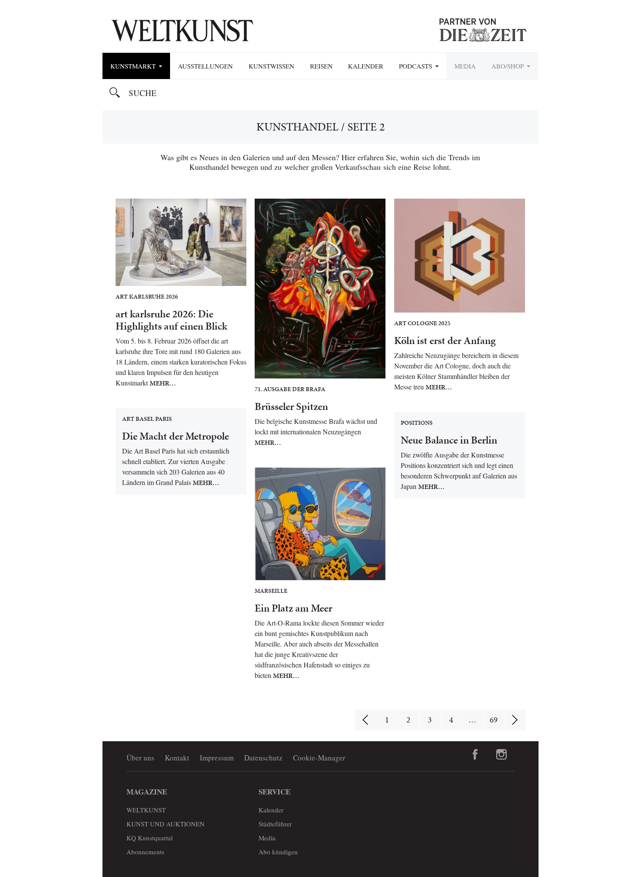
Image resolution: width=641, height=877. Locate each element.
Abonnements (145, 851)
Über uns (140, 758)
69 (494, 720)
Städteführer (275, 823)
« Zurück (365, 719)
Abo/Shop (508, 66)
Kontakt (177, 758)
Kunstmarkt (134, 66)
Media (465, 66)
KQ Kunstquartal (149, 837)
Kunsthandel (297, 126)
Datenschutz (263, 758)
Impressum (217, 758)
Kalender (365, 66)
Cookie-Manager (319, 758)
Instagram (501, 754)
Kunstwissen (271, 66)
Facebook (475, 754)
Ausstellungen (205, 66)
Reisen (321, 66)
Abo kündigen (278, 851)
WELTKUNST (146, 809)
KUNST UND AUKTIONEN (165, 823)
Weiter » (515, 719)
